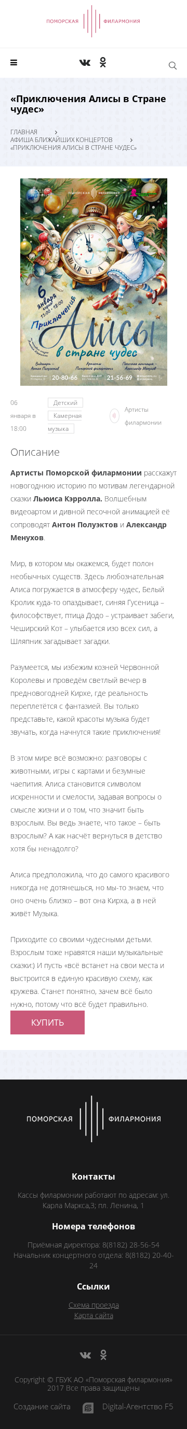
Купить (47, 1022)
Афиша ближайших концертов (61, 140)
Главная (23, 132)
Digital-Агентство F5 (137, 1407)
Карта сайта (93, 1315)
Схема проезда (94, 1305)
